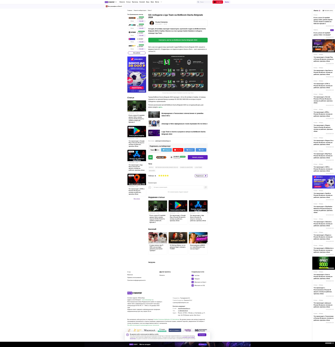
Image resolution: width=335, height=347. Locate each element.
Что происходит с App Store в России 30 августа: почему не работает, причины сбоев (198, 218)
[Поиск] (198, 2)
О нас (129, 272)
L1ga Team (198, 167)
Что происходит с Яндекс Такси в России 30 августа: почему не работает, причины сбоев (323, 128)
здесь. (160, 107)
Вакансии (130, 274)
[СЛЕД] (207, 212)
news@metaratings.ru (184, 308)
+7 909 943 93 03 (183, 310)
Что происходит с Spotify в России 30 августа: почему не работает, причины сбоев (323, 195)
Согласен (202, 334)
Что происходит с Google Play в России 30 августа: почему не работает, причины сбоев (178, 218)
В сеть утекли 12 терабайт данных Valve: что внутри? (322, 34)
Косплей (142, 2)
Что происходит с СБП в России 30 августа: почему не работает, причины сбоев (323, 169)
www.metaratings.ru (147, 299)
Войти (227, 2)
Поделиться (200, 175)
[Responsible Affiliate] (201, 330)
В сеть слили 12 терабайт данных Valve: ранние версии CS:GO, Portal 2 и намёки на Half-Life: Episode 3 (158, 219)
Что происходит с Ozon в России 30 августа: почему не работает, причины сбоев (323, 276)
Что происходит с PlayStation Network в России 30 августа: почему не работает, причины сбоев (323, 209)
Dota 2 (151, 167)
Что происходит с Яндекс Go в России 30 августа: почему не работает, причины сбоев (323, 142)
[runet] (129, 330)
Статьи (128, 2)
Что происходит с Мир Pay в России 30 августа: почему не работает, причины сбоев (323, 155)
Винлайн (152, 170)
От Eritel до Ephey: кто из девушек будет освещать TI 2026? (178, 246)
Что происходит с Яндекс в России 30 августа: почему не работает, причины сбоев (323, 237)
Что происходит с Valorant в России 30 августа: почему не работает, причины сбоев (323, 223)
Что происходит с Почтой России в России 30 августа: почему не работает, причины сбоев (323, 100)
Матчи (157, 2)
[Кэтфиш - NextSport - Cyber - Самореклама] (167, 344)
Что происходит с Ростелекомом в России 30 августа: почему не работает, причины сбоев (323, 290)
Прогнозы (135, 2)
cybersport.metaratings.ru (163, 141)
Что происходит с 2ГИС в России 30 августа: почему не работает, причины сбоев (136, 191)
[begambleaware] (175, 330)
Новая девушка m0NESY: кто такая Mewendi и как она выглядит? (197, 246)
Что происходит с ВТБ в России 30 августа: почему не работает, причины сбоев (323, 114)
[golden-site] (137, 330)
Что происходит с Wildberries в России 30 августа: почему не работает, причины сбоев (323, 250)
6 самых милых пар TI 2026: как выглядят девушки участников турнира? (156, 247)
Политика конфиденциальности (136, 280)
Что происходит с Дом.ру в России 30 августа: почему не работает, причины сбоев (323, 305)
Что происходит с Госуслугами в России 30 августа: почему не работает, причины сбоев (324, 318)
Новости (122, 2)
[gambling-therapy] (188, 330)
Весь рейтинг (136, 53)
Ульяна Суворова (161, 22)
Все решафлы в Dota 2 (115, 6)
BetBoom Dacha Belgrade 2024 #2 (167, 167)
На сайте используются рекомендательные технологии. (143, 325)
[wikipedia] (149, 330)
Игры (147, 2)
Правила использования (134, 277)
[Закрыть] (332, 343)
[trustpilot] (162, 330)
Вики (152, 2)
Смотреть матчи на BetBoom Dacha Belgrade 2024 (178, 40)
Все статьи (137, 198)
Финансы (162, 275)
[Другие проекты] (111, 2)
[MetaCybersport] (134, 293)
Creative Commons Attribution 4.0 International (166, 319)
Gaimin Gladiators (186, 167)
